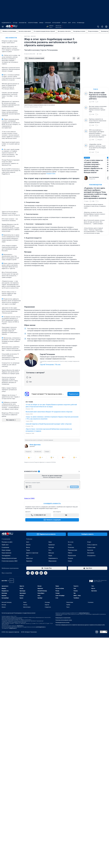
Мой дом (51, 553)
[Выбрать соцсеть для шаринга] (78, 58)
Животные (29, 558)
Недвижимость (6, 22)
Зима (50, 542)
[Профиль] (106, 26)
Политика (71, 547)
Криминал (51, 544)
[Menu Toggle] (3, 26)
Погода (15, 22)
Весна (28, 547)
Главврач (47, 451)
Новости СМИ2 (29, 498)
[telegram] (28, 573)
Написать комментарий (36, 58)
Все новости (11, 38)
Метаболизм (38, 451)
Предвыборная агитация (9, 558)
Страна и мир (91, 547)
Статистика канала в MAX (9, 561)
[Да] (27, 377)
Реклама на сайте (7, 542)
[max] (41, 573)
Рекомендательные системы (62, 622)
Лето (49, 550)
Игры (74, 22)
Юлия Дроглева (35, 444)
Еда (27, 555)
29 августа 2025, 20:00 (29, 53)
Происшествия (72, 550)
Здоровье (29, 561)
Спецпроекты (91, 555)
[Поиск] (98, 26)
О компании (5, 547)
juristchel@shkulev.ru (41, 627)
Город (28, 550)
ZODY (69, 22)
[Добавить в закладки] (74, 58)
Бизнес (28, 544)
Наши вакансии (6, 553)
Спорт (89, 542)
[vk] (32, 573)
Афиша (41, 22)
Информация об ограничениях (63, 617)
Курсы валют (56, 22)
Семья (70, 561)
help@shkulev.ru (13, 628)
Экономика (90, 553)
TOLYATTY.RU (50, 173)
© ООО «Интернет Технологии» (29, 632)
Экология (90, 550)
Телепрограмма (33, 22)
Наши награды (6, 550)
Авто (27, 542)
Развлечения (72, 555)
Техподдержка (6, 555)
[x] (45, 573)
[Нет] (27, 382)
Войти (30, 487)
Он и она (70, 542)
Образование (52, 561)
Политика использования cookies (64, 620)
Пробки (64, 22)
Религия (70, 558)
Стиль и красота (92, 544)
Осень (70, 544)
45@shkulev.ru (20, 625)
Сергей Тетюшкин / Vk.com (50, 364)
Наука (50, 555)
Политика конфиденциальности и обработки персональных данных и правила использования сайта (80, 624)
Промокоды (80, 22)
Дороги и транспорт (32, 553)
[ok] (36, 573)
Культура (51, 547)
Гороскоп (48, 22)
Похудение (28, 451)
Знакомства (22, 22)
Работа (70, 553)
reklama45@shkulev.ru (84, 613)
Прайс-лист (5, 544)
